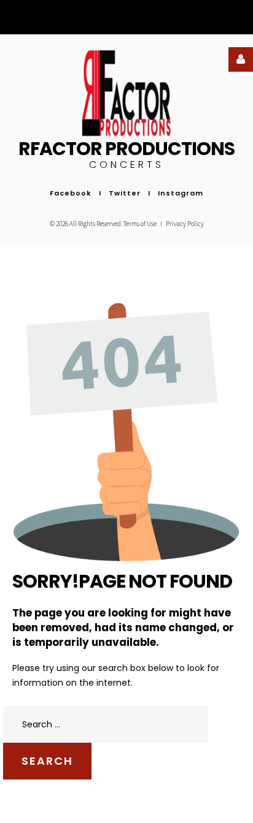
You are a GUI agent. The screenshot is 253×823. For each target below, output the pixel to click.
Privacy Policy (185, 223)
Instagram (180, 193)
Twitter (125, 193)
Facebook (70, 193)
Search (47, 760)
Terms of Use (140, 223)
